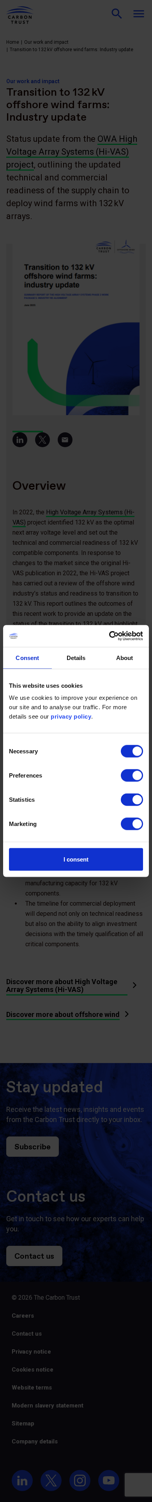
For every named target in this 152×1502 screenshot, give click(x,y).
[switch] (132, 775)
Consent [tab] (27, 657)
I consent (76, 859)
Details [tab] (76, 657)
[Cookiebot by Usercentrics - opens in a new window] (109, 636)
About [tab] (124, 657)
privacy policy (71, 716)
